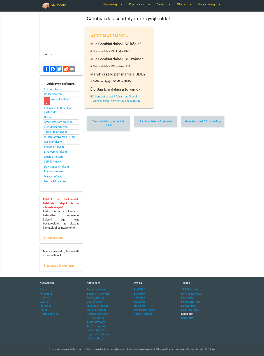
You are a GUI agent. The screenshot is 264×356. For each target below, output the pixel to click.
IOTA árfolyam (95, 318)
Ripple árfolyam (53, 156)
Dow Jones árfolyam (56, 166)
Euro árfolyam (52, 89)
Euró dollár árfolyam (56, 127)
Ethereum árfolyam (55, 151)
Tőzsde (185, 4)
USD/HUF (139, 301)
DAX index (187, 297)
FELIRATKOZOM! (54, 238)
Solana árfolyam (96, 338)
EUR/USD (139, 289)
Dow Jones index (191, 293)
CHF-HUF (139, 297)
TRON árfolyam (96, 322)
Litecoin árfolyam (97, 305)
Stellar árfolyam (96, 310)
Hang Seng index (191, 301)
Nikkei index (188, 305)
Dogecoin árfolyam (98, 334)
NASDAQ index (190, 310)
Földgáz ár (46, 293)
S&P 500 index (52, 161)
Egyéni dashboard (60, 99)
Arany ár (45, 297)
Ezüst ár (44, 301)
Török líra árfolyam (55, 132)
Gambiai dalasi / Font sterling (203, 121)
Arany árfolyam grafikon (58, 122)
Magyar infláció (53, 176)
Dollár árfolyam (53, 94)
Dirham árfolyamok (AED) (59, 137)
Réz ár (43, 310)
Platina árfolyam (54, 171)
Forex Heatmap (143, 313)
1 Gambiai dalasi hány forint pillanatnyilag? (116, 100)
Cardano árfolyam (97, 313)
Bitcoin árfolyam (54, 146)
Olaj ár (48, 117)
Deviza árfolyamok (55, 181)
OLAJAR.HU (58, 4)
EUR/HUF (139, 293)
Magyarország (210, 4)
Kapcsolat (187, 318)
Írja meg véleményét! (59, 266)
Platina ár (45, 305)
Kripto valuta (140, 4)
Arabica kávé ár (49, 313)
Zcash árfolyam (96, 330)
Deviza (164, 4)
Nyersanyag (113, 4)
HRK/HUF (139, 305)
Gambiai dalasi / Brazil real (156, 121)
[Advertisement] (155, 159)
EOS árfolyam (95, 301)
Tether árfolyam (96, 326)
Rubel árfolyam (53, 141)
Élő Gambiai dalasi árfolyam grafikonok (114, 96)
